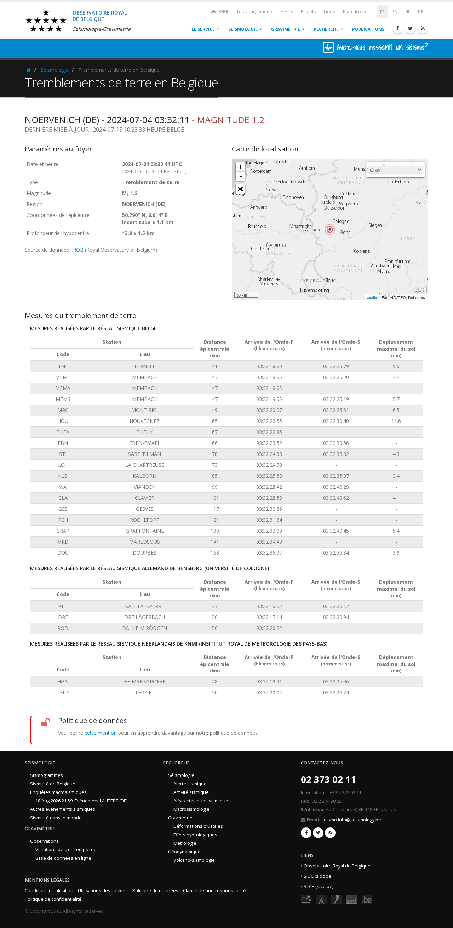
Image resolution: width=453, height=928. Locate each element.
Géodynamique (184, 852)
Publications (368, 29)
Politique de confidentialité (53, 899)
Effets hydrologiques (195, 835)
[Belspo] (351, 898)
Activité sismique (191, 792)
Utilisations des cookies (103, 891)
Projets (308, 11)
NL (407, 11)
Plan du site (355, 11)
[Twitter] (410, 28)
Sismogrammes (46, 775)
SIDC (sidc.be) (318, 876)
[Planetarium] (306, 898)
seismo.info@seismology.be (351, 820)
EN (394, 11)
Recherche (326, 29)
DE (420, 11)
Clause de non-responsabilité (214, 891)
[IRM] (336, 898)
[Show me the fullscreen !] (240, 189)
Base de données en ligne (63, 858)
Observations (44, 841)
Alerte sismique (190, 784)
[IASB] (321, 898)
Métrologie (184, 843)
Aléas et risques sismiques (202, 801)
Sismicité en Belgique (52, 784)
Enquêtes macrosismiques (58, 792)
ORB (223, 11)
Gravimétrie (285, 29)
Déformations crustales (198, 826)
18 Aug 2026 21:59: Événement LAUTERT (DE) (81, 801)
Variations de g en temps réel (66, 850)
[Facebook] (397, 28)
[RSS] (422, 28)
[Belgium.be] (367, 898)
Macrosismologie (191, 809)
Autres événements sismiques (62, 809)
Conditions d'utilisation (49, 891)
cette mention (101, 732)
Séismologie (243, 29)
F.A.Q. (287, 11)
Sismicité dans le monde (56, 818)
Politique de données (155, 891)
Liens (329, 11)
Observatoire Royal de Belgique (337, 866)
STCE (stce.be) (318, 886)
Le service (203, 29)
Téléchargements (255, 11)
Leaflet (372, 297)
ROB (78, 249)
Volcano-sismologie (194, 860)
